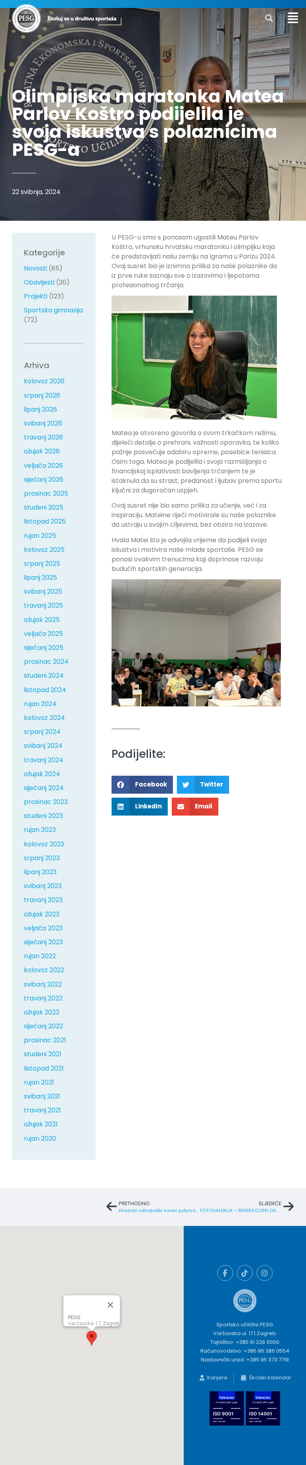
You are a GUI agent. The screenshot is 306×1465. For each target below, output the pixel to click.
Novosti (35, 268)
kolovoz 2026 (44, 381)
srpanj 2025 (42, 563)
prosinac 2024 (46, 661)
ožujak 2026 (42, 451)
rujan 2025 (40, 535)
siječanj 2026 (43, 479)
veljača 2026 (43, 465)
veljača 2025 (43, 633)
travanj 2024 (43, 760)
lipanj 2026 (40, 409)
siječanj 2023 (43, 942)
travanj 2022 (43, 998)
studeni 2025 (43, 507)
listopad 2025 (45, 521)
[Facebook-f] (225, 1273)
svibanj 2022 (43, 984)
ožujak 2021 (41, 1124)
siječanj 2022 (43, 1026)
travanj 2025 (43, 605)
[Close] (110, 1304)
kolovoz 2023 (44, 844)
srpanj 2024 (42, 731)
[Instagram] (265, 1273)
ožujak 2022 (41, 1012)
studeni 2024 (44, 675)
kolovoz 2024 (44, 717)
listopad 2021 (44, 1068)
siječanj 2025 (43, 647)
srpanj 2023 (42, 858)
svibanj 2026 (43, 423)
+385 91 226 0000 (257, 1342)
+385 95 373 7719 (267, 1359)
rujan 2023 (40, 829)
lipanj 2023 (40, 872)
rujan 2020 (40, 1138)
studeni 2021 (42, 1054)
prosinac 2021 (45, 1040)
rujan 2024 (40, 703)
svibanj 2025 (43, 591)
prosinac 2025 (46, 493)
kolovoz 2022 (44, 970)
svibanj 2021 (42, 1096)
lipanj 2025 (40, 577)
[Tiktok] (245, 1273)
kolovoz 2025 (44, 549)
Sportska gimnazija (53, 310)
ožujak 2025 (42, 619)
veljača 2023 (43, 928)
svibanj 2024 (43, 745)
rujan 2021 (39, 1082)
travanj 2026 (43, 437)
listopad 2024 (45, 689)
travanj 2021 (42, 1110)
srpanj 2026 (42, 395)
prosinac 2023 (46, 801)
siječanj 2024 (44, 787)
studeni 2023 (43, 815)
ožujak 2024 (42, 774)
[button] (269, 18)
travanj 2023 (43, 899)
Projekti (35, 296)
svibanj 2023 (43, 885)
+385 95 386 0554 (266, 1351)
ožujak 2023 (41, 914)
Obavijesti (39, 282)
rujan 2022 (40, 956)
